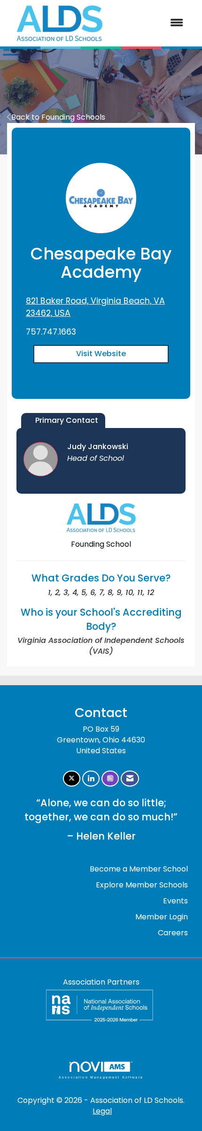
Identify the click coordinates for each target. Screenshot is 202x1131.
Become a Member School (139, 869)
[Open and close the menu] (152, 23)
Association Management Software (101, 1077)
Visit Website (101, 353)
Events (175, 900)
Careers (173, 932)
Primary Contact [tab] (66, 420)
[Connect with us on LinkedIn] (91, 779)
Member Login (161, 916)
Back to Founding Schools (58, 117)
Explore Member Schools (142, 884)
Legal (102, 1111)
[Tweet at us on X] (71, 779)
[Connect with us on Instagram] (110, 779)
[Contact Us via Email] (130, 779)
